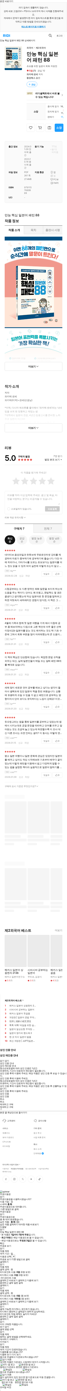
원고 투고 (37, 1133)
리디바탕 (6, 1146)
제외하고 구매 (6, 1104)
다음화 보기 (5, 1354)
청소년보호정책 (30, 1168)
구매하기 (13, 1339)
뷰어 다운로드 (8, 1137)
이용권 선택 (5, 1256)
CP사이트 (6, 1142)
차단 (27, 575)
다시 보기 (16, 1354)
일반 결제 (18, 1283)
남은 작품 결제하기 (9, 1224)
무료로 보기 (5, 1259)
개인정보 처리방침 (17, 1168)
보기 (2, 1326)
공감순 (21, 540)
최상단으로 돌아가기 (17, 1112)
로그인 (60, 35)
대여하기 (4, 1339)
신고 (21, 575)
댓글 (46, 574)
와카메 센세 (32, 74)
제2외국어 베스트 (13, 1000)
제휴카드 (6, 1133)
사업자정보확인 (43, 1168)
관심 (33, 84)
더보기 (58, 930)
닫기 (7, 1326)
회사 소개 (37, 1149)
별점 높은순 (36, 540)
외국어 (30, 47)
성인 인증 (4, 1093)
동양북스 (31, 77)
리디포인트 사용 (8, 1277)
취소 (2, 1099)
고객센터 (11, 1120)
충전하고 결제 (6, 1283)
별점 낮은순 (54, 540)
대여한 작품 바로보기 (29, 1224)
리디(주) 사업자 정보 (10, 1165)
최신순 (9, 540)
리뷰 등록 (52, 509)
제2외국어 (41, 47)
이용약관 (5, 1168)
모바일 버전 (5, 1387)
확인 (2, 1243)
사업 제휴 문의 (39, 1137)
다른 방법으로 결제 (10, 1209)
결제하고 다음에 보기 (28, 1280)
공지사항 (42, 1120)
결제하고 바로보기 (8, 1280)
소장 (59, 127)
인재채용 (37, 1153)
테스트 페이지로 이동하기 (34, 26)
